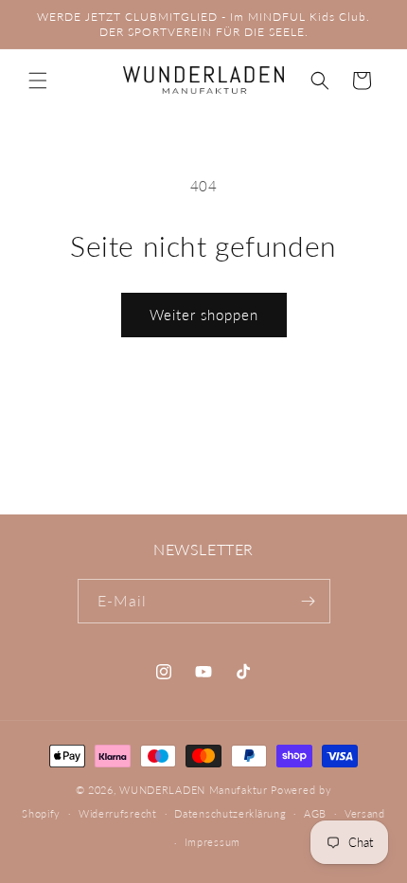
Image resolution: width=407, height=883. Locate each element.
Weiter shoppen (204, 314)
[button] (38, 80)
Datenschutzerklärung (230, 813)
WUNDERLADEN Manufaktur (193, 790)
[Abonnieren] (308, 601)
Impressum (212, 842)
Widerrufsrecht (118, 813)
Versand (365, 813)
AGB (315, 813)
